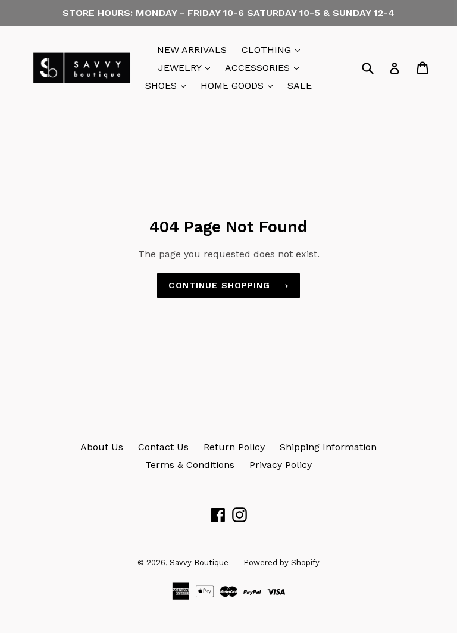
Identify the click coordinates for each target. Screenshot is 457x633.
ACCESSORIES (265, 67)
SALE (299, 85)
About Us (101, 447)
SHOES (168, 85)
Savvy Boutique (199, 562)
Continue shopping (219, 285)
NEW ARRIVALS (192, 49)
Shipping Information (328, 447)
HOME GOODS (239, 85)
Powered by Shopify (281, 562)
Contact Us (163, 447)
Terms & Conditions (189, 464)
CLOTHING (274, 49)
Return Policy (234, 447)
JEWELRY (187, 67)
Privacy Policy (280, 464)
